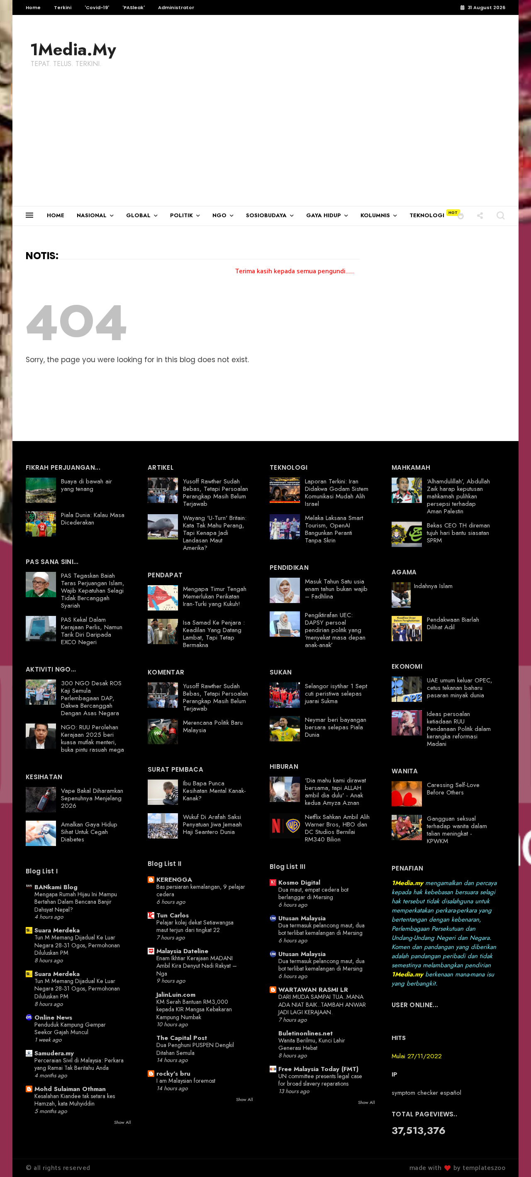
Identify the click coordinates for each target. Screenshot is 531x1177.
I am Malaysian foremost (185, 1080)
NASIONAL (92, 215)
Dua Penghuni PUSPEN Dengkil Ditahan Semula (195, 1049)
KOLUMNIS (375, 215)
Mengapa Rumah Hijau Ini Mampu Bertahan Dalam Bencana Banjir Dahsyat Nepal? (75, 902)
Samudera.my (54, 1053)
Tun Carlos (172, 915)
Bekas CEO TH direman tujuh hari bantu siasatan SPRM (458, 533)
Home (33, 7)
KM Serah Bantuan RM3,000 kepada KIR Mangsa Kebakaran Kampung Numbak (194, 1009)
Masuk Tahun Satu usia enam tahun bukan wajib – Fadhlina (336, 589)
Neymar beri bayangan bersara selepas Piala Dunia (335, 727)
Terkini (62, 7)
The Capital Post (181, 1037)
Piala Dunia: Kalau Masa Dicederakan (92, 518)
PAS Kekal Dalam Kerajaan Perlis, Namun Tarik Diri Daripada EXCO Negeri (91, 631)
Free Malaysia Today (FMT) (318, 1069)
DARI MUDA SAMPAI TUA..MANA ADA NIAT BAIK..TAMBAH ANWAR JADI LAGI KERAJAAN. (322, 1004)
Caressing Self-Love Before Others (453, 788)
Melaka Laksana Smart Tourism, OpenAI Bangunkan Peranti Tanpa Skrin (334, 529)
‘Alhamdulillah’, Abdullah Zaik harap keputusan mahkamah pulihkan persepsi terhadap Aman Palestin (458, 496)
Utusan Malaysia (302, 918)
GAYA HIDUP (323, 215)
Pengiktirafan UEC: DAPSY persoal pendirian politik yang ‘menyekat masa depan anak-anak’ (335, 630)
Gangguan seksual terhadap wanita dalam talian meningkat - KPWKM (457, 830)
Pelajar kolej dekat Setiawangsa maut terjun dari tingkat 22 (195, 926)
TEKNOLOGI (426, 215)
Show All (122, 1122)
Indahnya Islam (433, 586)
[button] (461, 215)
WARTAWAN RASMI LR (313, 989)
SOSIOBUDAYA (266, 215)
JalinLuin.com (175, 994)
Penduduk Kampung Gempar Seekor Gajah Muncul (70, 1028)
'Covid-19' (97, 7)
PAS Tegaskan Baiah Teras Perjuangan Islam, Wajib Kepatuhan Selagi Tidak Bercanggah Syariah (92, 590)
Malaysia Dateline (182, 951)
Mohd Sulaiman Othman (70, 1089)
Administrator (176, 7)
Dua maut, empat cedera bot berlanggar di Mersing (313, 893)
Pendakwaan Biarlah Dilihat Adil (453, 623)
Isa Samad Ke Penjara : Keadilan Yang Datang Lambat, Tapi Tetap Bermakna (214, 634)
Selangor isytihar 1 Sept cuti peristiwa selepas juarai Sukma (336, 694)
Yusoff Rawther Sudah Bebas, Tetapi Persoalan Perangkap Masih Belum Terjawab (215, 492)
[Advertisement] (265, 144)
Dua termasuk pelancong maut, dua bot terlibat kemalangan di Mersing (321, 929)
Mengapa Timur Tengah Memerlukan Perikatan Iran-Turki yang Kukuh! (214, 596)
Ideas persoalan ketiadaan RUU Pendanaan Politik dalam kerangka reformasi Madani (459, 728)
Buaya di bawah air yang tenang (86, 485)
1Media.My (73, 49)
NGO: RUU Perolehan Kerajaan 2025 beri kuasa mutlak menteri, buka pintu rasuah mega (92, 738)
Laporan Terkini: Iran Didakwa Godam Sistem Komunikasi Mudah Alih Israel (336, 492)
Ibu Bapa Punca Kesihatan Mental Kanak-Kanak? (214, 791)
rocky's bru (173, 1073)
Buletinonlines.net (305, 1033)
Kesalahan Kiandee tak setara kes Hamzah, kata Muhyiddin (74, 1100)
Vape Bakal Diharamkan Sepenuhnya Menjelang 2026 (92, 798)
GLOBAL (138, 215)
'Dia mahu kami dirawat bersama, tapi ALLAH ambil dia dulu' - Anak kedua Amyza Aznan (335, 791)
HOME (55, 215)
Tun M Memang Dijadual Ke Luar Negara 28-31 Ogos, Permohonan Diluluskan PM (77, 945)
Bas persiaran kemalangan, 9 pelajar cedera (200, 891)
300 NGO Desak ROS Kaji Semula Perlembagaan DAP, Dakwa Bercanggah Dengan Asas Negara (91, 698)
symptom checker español (426, 1092)
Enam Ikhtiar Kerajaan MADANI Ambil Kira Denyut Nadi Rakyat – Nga (196, 966)
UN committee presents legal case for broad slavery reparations (320, 1080)
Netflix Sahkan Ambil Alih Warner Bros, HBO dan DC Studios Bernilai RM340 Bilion (337, 828)
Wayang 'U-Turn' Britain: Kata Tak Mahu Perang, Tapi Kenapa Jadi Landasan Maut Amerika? (214, 532)
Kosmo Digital (299, 882)
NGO (219, 215)
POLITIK (181, 215)
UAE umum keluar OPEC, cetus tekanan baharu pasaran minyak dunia (459, 688)
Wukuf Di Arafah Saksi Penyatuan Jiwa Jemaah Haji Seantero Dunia (212, 824)
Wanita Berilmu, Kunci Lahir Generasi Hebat (311, 1044)
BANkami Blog (56, 887)
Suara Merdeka (57, 930)
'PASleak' (133, 7)
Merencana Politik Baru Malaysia (213, 726)
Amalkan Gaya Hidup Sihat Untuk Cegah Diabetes (89, 832)
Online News (53, 1017)
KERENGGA (174, 879)
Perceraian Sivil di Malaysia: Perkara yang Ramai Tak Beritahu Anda (79, 1064)
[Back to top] (510, 1157)
